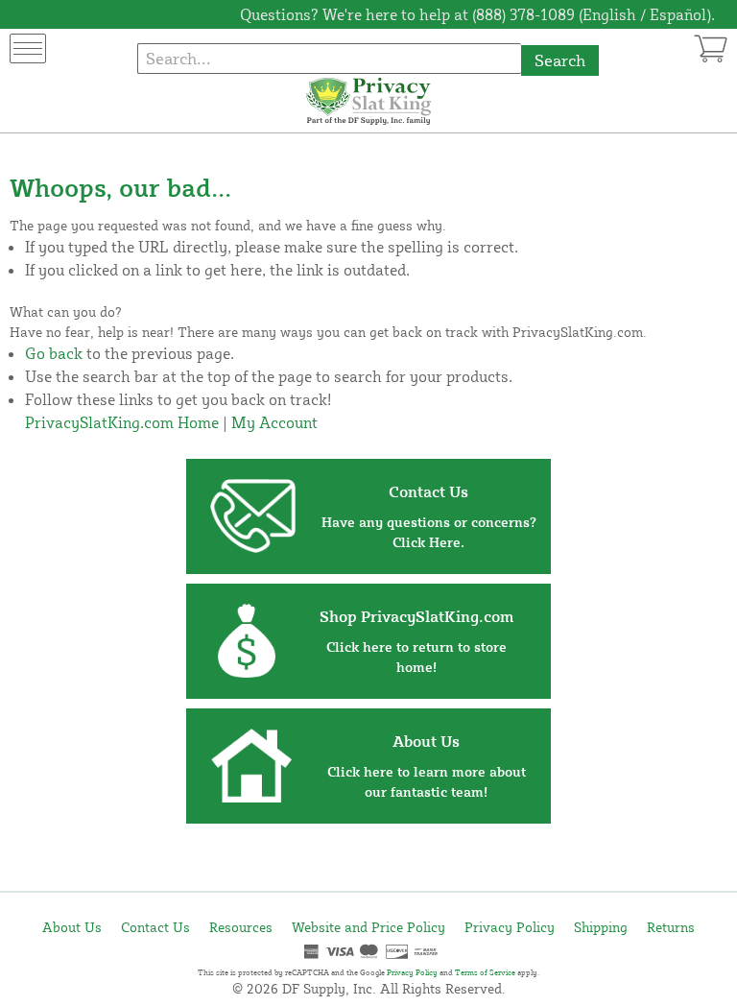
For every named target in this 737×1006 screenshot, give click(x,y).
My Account (274, 422)
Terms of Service (485, 972)
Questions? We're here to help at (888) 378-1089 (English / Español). (477, 14)
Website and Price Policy (368, 927)
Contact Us (155, 927)
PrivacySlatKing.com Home (122, 422)
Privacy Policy (509, 927)
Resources (241, 927)
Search (560, 60)
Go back (54, 353)
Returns (671, 927)
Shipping (601, 927)
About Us (72, 927)
